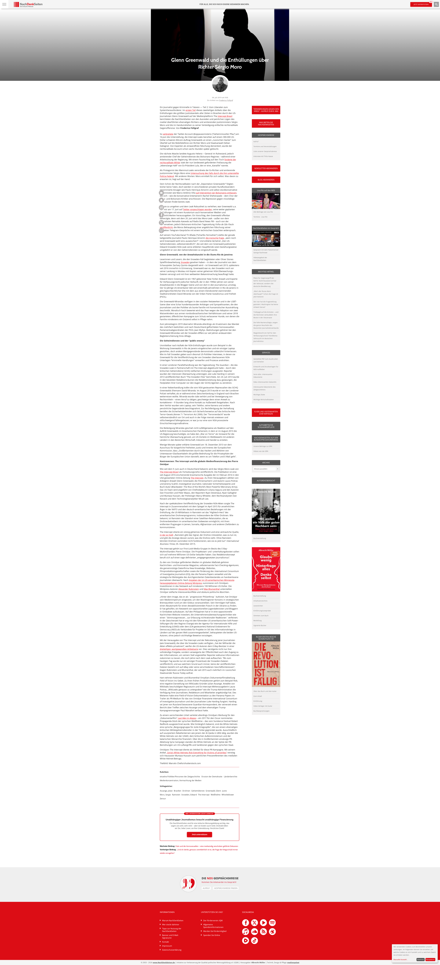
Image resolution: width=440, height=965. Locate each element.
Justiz (224, 791)
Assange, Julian (166, 791)
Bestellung (257, 620)
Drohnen (186, 791)
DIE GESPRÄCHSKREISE (220, 878)
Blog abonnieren (266, 179)
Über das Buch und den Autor (264, 691)
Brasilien (177, 791)
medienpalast (293, 962)
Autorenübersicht (266, 480)
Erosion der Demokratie (212, 776)
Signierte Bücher (259, 625)
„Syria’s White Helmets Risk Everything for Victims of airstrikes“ (196, 752)
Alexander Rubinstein (188, 589)
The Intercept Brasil (169, 472)
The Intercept (197, 477)
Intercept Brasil (225, 116)
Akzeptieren (430, 959)
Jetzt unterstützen (423, 3)
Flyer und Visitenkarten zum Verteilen (266, 412)
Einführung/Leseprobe (262, 611)
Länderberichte (230, 776)
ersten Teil (191, 110)
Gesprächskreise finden (225, 888)
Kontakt (165, 942)
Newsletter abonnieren (266, 168)
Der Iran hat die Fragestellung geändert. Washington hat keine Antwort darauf (265, 304)
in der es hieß (166, 535)
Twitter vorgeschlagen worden (197, 209)
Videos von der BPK (260, 451)
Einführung (257, 701)
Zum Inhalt (257, 696)
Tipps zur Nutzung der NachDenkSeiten (171, 929)
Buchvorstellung (259, 538)
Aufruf (255, 141)
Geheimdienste (198, 791)
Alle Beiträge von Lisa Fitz (263, 212)
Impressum (167, 946)
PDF (161, 207)
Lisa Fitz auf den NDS (266, 190)
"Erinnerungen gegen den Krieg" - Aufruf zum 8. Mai (266, 110)
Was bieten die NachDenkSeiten (266, 123)
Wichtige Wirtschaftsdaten (263, 399)
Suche (436, 4)
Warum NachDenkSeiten (172, 920)
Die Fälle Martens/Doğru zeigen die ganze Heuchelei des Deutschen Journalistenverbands (266, 325)
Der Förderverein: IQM (213, 920)
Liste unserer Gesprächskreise (265, 151)
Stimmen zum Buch (260, 615)
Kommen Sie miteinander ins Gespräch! (219, 882)
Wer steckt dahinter (170, 924)
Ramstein (176, 794)
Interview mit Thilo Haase (263, 156)
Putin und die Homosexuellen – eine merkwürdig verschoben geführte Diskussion (207, 846)
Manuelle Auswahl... (400, 959)
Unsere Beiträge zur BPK (262, 446)
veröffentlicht (166, 227)
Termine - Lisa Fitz (260, 217)
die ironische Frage (215, 238)
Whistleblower (228, 794)
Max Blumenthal (212, 589)
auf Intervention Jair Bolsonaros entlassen (216, 192)
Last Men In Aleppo (187, 718)
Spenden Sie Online (211, 935)
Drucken (161, 200)
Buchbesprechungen (261, 711)
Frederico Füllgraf (226, 100)
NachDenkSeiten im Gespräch (266, 228)
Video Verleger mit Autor (262, 706)
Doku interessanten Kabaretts (264, 382)
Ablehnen (420, 959)
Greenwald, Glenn (213, 791)
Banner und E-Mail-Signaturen (170, 936)
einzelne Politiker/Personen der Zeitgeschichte (180, 776)
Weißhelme (215, 794)
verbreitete (168, 134)
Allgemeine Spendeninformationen (213, 925)
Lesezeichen (258, 606)
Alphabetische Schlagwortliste (266, 426)
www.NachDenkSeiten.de (164, 962)
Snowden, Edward (189, 794)
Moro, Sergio (165, 794)
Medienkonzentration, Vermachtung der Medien (180, 780)
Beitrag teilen (161, 192)
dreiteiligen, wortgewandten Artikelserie (179, 649)
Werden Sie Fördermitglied (214, 931)
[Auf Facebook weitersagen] (161, 217)
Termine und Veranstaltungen (265, 146)
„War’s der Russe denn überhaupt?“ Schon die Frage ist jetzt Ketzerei (265, 294)
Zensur (163, 798)
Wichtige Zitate (259, 394)
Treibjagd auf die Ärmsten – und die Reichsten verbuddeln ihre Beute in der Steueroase (265, 315)
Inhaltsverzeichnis (260, 601)
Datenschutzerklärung (171, 950)
